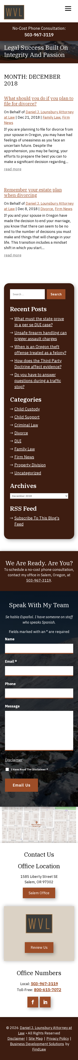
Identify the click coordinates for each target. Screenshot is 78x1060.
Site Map (36, 1038)
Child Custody (27, 409)
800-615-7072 (47, 989)
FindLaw (39, 1049)
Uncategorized (27, 473)
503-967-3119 (39, 35)
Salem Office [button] (39, 893)
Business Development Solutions (37, 1044)
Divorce (46, 209)
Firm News (63, 209)
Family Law (51, 117)
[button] (68, 8)
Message (12, 706)
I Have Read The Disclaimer (29, 769)
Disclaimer (14, 760)
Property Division (30, 465)
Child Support (27, 417)
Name (9, 639)
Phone (10, 683)
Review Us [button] (39, 947)
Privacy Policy (57, 1038)
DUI (17, 441)
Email (11, 661)
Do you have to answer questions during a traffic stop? (37, 380)
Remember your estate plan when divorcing (33, 192)
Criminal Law (26, 425)
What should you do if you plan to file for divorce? (38, 100)
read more (12, 169)
